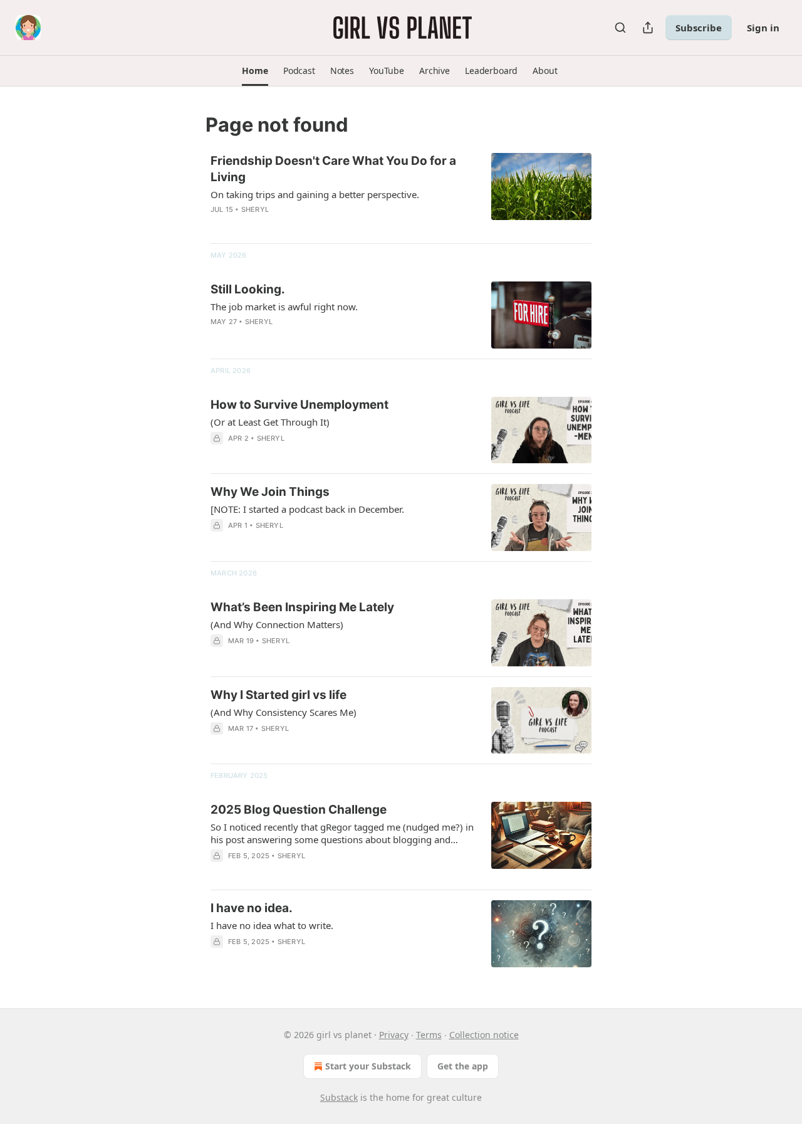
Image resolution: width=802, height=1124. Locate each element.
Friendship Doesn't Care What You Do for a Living (333, 169)
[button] (254, 71)
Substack (339, 1097)
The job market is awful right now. (284, 306)
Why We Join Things (270, 492)
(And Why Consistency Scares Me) (284, 712)
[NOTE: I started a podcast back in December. (307, 509)
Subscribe (698, 27)
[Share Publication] (647, 27)
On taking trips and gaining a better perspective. (315, 194)
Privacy (394, 1035)
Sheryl (255, 209)
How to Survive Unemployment (299, 404)
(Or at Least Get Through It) (270, 422)
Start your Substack (368, 1066)
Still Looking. (248, 289)
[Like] (219, 541)
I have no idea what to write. (272, 925)
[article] (401, 193)
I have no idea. (252, 908)
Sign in (763, 27)
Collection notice (484, 1035)
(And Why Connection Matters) (277, 624)
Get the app (462, 1066)
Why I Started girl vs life (278, 695)
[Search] (620, 27)
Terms (429, 1035)
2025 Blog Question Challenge (299, 809)
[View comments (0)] (304, 225)
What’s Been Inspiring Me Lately (302, 607)
